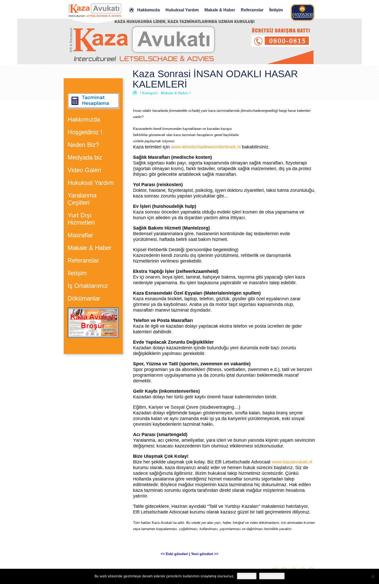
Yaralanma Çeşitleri (82, 199)
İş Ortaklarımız (88, 285)
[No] (372, 576)
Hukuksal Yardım (182, 10)
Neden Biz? (83, 144)
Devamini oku (272, 576)
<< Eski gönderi (174, 554)
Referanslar (252, 10)
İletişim (276, 10)
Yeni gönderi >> (204, 554)
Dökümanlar (84, 298)
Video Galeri (84, 170)
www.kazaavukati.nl (292, 461)
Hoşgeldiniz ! (85, 132)
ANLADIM (246, 576)
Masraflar (80, 235)
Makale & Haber (219, 10)
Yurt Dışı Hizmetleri (81, 219)
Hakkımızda (148, 10)
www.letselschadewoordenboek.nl (206, 146)
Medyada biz (85, 157)
